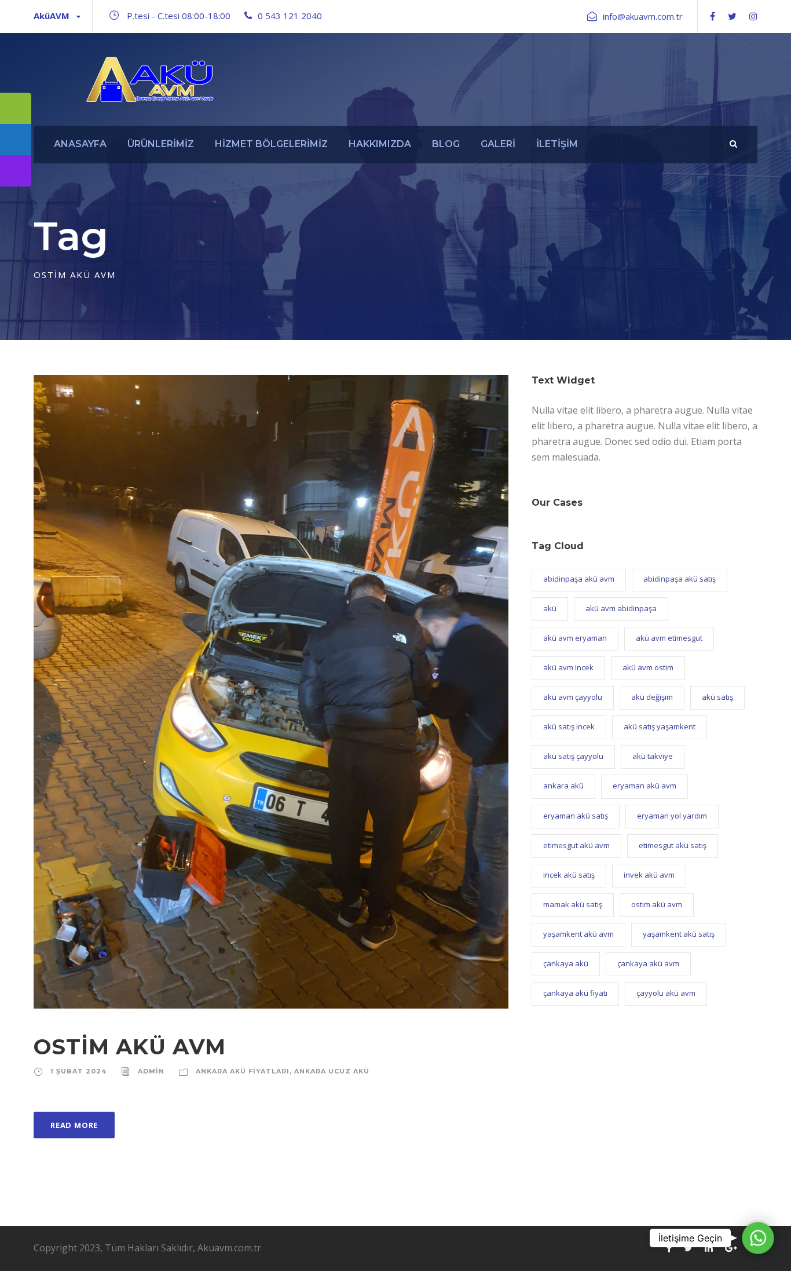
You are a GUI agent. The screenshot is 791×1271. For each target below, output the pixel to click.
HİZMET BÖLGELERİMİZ (271, 143)
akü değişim (652, 697)
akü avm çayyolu (572, 697)
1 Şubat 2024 (78, 1071)
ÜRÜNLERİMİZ (160, 143)
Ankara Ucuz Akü (331, 1071)
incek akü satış (569, 875)
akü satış (717, 697)
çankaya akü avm (648, 963)
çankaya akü (565, 963)
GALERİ (498, 143)
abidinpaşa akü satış (679, 579)
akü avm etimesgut (669, 638)
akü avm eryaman (575, 638)
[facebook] (712, 16)
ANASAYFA (80, 143)
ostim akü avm (656, 904)
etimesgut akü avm (576, 845)
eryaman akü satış (575, 815)
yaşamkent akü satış (679, 934)
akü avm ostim (647, 667)
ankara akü (563, 785)
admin (151, 1071)
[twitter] (732, 16)
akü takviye (652, 756)
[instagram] (753, 16)
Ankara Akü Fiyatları (243, 1071)
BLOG (446, 143)
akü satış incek (569, 726)
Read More (74, 1125)
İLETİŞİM (557, 143)
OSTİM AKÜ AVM (130, 1046)
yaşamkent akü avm (578, 934)
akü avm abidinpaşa (621, 608)
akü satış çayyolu (573, 756)
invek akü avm (649, 875)
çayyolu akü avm (665, 993)
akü (549, 608)
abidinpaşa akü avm (578, 579)
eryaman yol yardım (672, 815)
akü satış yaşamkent (659, 726)
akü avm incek (568, 667)
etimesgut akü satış (672, 845)
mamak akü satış (572, 904)
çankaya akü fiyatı (575, 993)
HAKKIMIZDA (380, 143)
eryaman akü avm (644, 785)
